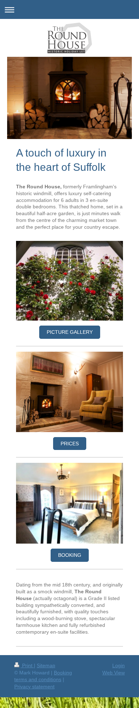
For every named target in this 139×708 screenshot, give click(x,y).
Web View (113, 672)
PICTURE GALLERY (70, 332)
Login (118, 665)
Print (27, 665)
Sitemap (46, 665)
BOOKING (69, 555)
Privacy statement (34, 686)
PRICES (70, 443)
